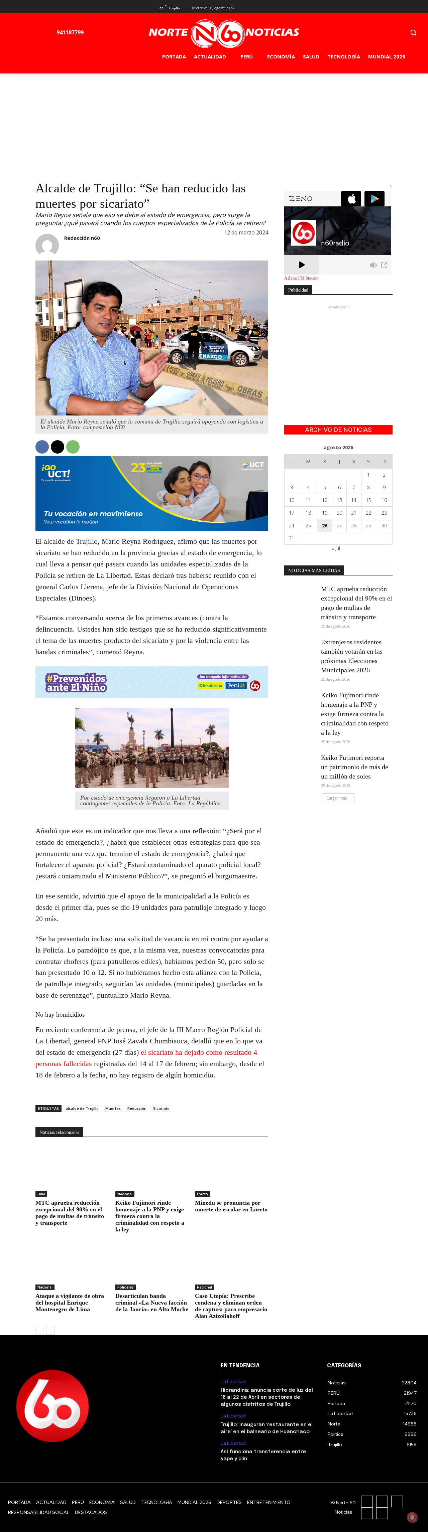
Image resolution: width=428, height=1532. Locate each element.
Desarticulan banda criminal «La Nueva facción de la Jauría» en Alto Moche (151, 1303)
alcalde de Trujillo (82, 1108)
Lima (41, 1194)
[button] (413, 32)
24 (291, 525)
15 (368, 500)
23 (384, 513)
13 (339, 500)
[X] (378, 7)
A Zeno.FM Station (301, 278)
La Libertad (233, 1381)
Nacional (124, 1194)
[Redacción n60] (47, 245)
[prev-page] (39, 1330)
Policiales (125, 1287)
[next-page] (50, 1330)
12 (324, 500)
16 (384, 500)
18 (308, 513)
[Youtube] (389, 7)
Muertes (113, 1108)
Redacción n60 (82, 237)
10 (291, 500)
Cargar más (336, 798)
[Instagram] (382, 1501)
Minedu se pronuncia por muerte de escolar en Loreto (231, 1206)
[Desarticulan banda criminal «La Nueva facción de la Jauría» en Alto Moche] (152, 1264)
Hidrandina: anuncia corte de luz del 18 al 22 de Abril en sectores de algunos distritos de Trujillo (267, 1397)
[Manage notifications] (412, 1517)
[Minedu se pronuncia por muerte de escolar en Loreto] (231, 1171)
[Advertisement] (214, 123)
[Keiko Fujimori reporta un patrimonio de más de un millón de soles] (300, 764)
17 (291, 513)
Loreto (202, 1194)
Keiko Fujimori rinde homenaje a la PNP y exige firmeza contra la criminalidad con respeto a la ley (149, 1216)
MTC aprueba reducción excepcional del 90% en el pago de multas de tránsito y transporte (69, 1212)
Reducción (136, 1108)
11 (308, 500)
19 (324, 513)
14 (353, 500)
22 (368, 513)
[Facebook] (367, 7)
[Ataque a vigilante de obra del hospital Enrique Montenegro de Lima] (72, 1264)
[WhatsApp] (73, 447)
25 (308, 525)
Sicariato (161, 1108)
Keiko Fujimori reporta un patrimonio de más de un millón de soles (354, 767)
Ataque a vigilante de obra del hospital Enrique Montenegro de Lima (69, 1303)
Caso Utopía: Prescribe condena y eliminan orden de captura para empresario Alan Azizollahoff (231, 1306)
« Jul (336, 548)
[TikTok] (397, 1501)
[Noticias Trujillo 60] (223, 33)
